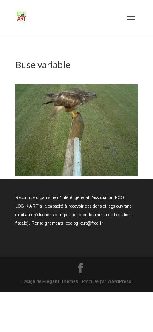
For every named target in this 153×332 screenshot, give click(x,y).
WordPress (119, 281)
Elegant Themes (60, 281)
